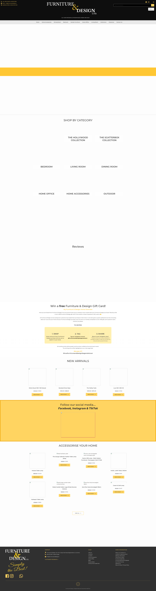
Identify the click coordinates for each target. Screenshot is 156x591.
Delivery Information (120, 555)
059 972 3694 (14, 1)
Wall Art (90, 552)
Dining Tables (91, 562)
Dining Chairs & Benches (94, 563)
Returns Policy (118, 565)
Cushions (90, 554)
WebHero (88, 588)
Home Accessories (92, 557)
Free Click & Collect (119, 557)
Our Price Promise (119, 562)
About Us (117, 552)
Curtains (90, 555)
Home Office (91, 558)
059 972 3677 (7, 1)
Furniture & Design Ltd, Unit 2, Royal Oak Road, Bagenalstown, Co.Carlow (63, 552)
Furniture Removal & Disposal (122, 560)
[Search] (152, 5)
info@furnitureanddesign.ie (53, 556)
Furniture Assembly (119, 558)
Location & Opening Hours (121, 554)
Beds (89, 560)
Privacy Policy (126, 565)
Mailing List (118, 563)
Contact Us (122, 552)
